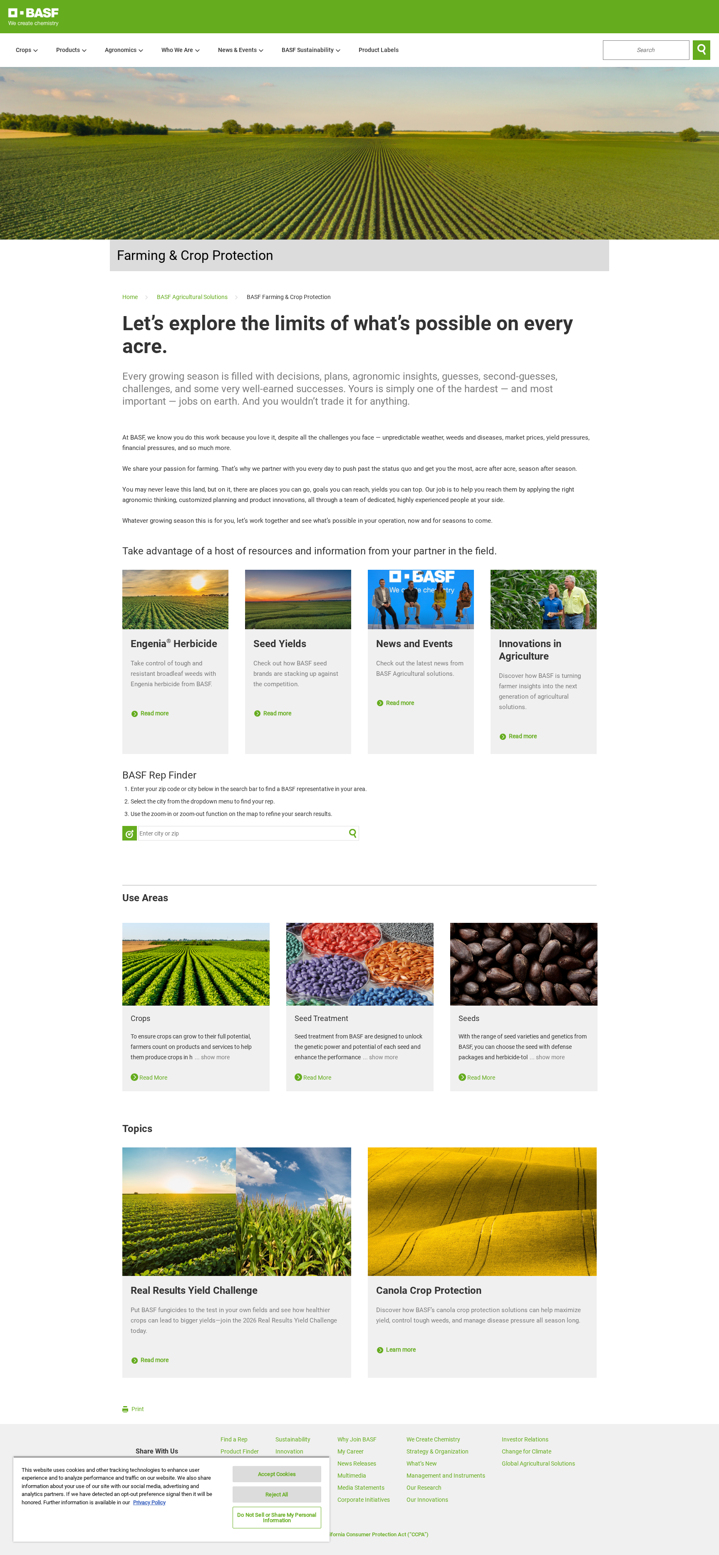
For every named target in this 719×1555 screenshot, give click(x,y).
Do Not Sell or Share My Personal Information (276, 1517)
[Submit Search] (353, 833)
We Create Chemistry (433, 1439)
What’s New (422, 1463)
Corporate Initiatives (363, 1499)
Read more (154, 713)
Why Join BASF (357, 1439)
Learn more (400, 1349)
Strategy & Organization (438, 1451)
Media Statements (360, 1487)
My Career (350, 1451)
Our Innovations (427, 1499)
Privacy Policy (149, 1502)
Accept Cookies (277, 1474)
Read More (152, 1077)
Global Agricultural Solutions (538, 1463)
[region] (171, 1499)
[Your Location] (129, 833)
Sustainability (292, 1439)
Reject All (276, 1494)
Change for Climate (526, 1451)
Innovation (289, 1451)
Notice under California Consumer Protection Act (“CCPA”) (359, 1534)
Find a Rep (234, 1439)
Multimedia (351, 1475)
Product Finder (240, 1451)
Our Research (424, 1487)
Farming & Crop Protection (195, 255)
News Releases (356, 1463)
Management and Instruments (446, 1475)
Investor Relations (525, 1439)
